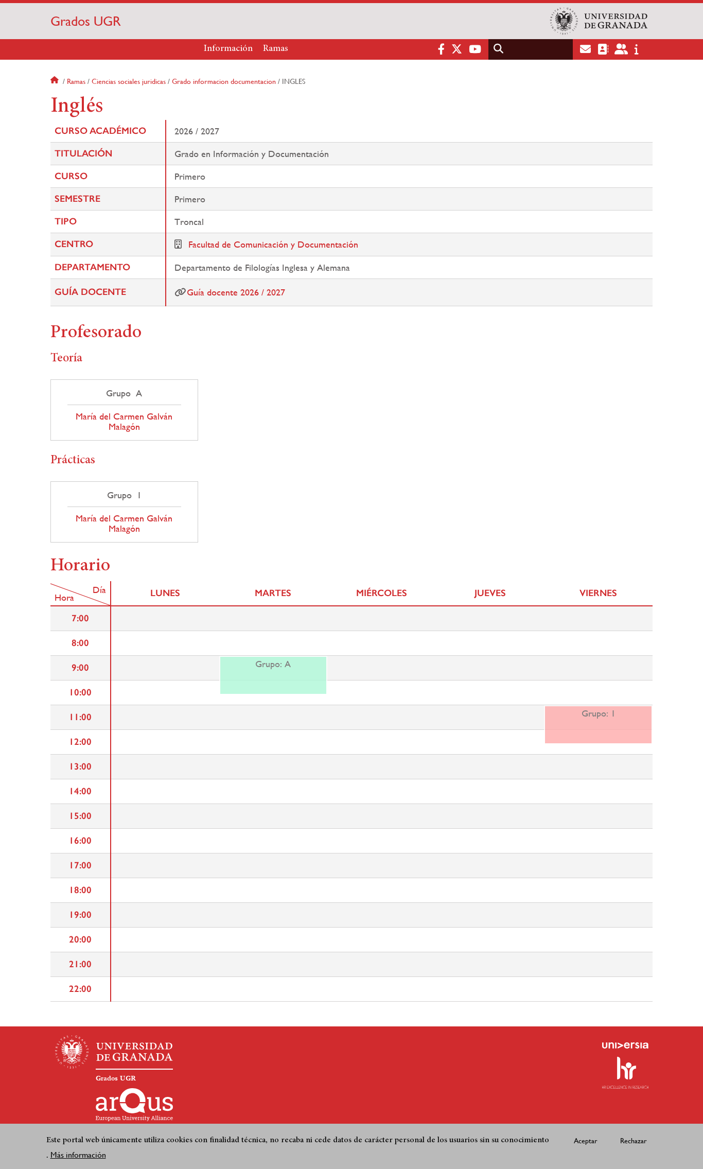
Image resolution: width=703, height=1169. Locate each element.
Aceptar (585, 1141)
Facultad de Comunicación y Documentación (273, 244)
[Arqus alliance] (134, 1104)
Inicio (55, 81)
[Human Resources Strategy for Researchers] (625, 1073)
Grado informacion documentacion (224, 81)
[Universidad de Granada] (599, 21)
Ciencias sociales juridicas (129, 81)
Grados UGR (85, 21)
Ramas (275, 49)
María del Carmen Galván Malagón (124, 421)
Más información (78, 1154)
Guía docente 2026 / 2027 (236, 292)
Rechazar (633, 1141)
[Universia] (625, 1045)
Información (228, 49)
